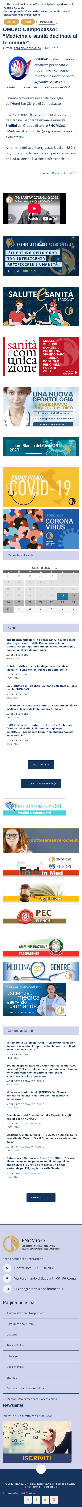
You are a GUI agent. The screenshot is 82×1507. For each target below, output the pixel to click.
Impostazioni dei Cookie (19, 1493)
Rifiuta (27, 21)
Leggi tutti (39, 1197)
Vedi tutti (40, 764)
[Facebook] (36, 1500)
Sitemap (12, 1377)
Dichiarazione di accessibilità (25, 1388)
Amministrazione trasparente (25, 1313)
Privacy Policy (15, 1345)
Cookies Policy (15, 1367)
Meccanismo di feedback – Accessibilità (32, 1399)
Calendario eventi (39, 783)
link (21, 137)
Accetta (11, 21)
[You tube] (54, 1500)
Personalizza (46, 21)
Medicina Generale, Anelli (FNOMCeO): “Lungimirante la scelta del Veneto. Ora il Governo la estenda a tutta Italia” (41, 1138)
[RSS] (28, 1500)
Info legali (13, 1356)
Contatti (12, 1334)
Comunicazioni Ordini (21, 1324)
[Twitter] (45, 1500)
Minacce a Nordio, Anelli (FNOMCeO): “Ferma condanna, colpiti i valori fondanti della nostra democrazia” (37, 1095)
